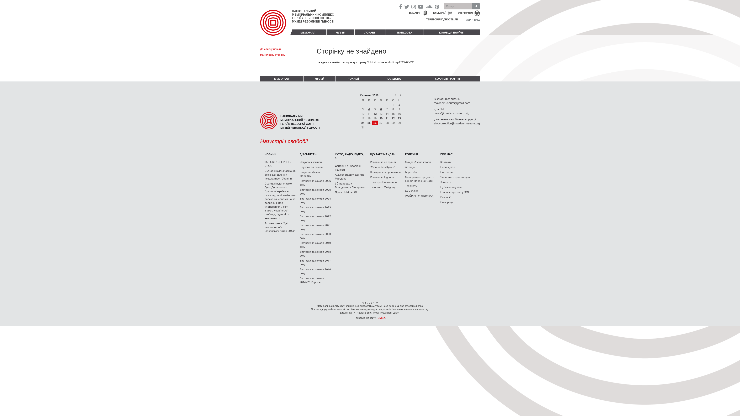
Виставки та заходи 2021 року (315, 227)
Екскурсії (439, 12)
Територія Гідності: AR (442, 19)
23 (399, 118)
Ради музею (448, 167)
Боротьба (411, 172)
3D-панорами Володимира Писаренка (350, 185)
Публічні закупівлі (451, 187)
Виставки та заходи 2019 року (315, 244)
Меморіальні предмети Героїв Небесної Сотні (419, 179)
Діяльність (308, 154)
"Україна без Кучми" (382, 167)
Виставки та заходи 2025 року (315, 191)
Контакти (446, 162)
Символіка (411, 191)
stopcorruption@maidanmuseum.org (457, 123)
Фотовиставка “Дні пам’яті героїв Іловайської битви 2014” (280, 227)
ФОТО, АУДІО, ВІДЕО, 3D (349, 156)
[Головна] (276, 26)
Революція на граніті (383, 162)
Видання (415, 12)
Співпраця (446, 202)
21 (387, 118)
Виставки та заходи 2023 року (315, 209)
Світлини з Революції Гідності (348, 167)
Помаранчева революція (385, 172)
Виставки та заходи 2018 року (315, 253)
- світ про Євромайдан (384, 182)
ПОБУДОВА (404, 32)
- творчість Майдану (382, 187)
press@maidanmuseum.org (451, 113)
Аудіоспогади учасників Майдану (349, 176)
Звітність (445, 182)
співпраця (465, 13)
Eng (477, 20)
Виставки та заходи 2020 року (315, 236)
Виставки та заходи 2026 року (315, 182)
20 (381, 118)
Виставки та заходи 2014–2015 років (312, 280)
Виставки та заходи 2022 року (315, 218)
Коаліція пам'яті (451, 32)
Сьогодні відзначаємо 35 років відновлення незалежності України (280, 174)
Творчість (411, 186)
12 (375, 114)
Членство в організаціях (455, 177)
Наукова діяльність (311, 167)
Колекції (411, 154)
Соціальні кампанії (311, 162)
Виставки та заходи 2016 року (315, 271)
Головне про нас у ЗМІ (454, 192)
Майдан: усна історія (418, 162)
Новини (270, 154)
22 (393, 118)
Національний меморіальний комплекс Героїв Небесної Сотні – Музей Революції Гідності (313, 16)
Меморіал (307, 32)
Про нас (446, 154)
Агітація (410, 167)
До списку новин (270, 49)
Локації (370, 32)
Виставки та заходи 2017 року (315, 262)
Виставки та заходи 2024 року (315, 200)
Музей (340, 32)
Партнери (446, 172)
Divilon (381, 317)
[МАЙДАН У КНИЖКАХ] (419, 196)
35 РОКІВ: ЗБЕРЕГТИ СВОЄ (278, 164)
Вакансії (445, 197)
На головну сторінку (272, 54)
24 (362, 123)
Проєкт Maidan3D (346, 192)
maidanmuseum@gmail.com (452, 103)
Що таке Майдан (382, 154)
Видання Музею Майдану (310, 174)
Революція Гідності (382, 177)
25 (369, 123)
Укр (468, 20)
